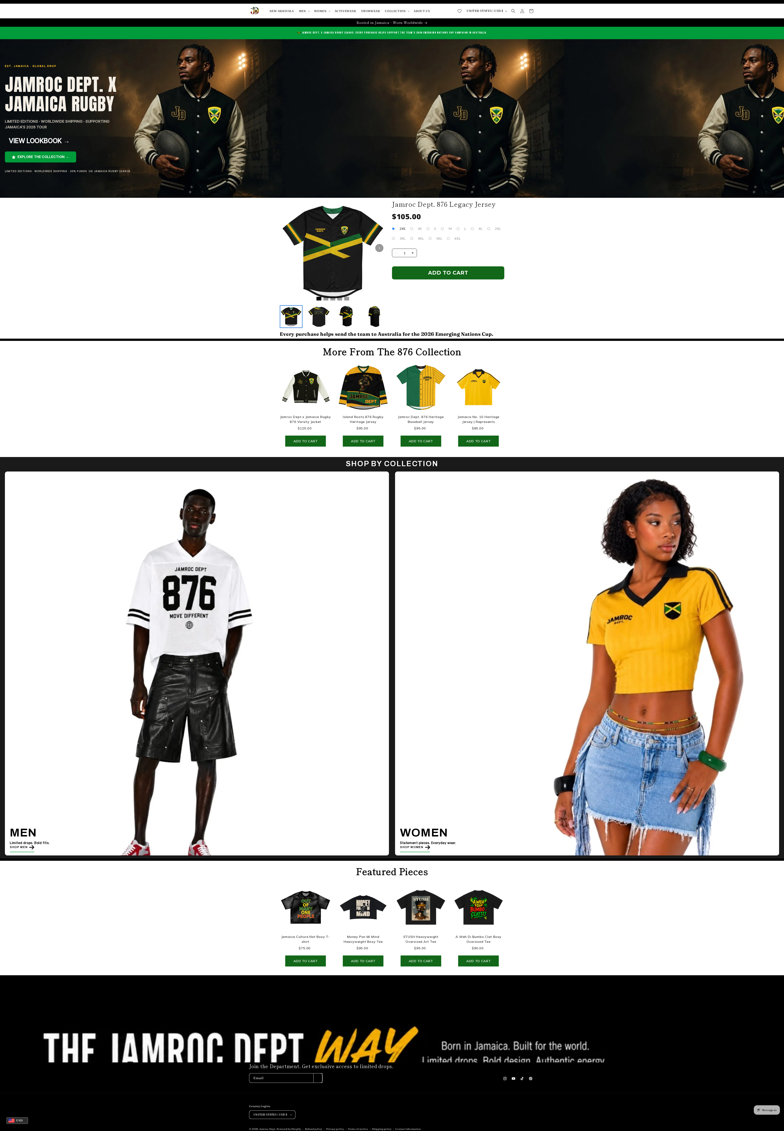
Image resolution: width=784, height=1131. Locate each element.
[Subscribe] (317, 1078)
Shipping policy (382, 1128)
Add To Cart (448, 273)
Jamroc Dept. (267, 1129)
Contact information (408, 1128)
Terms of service (358, 1128)
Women (424, 832)
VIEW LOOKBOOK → (39, 141)
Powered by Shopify (289, 1129)
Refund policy (313, 1128)
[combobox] (17, 1120)
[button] (304, 11)
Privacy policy (335, 1128)
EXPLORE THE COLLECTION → (43, 157)
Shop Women (411, 847)
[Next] (379, 248)
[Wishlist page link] (460, 11)
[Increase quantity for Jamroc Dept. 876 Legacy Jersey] (413, 253)
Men (23, 832)
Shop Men (19, 847)
